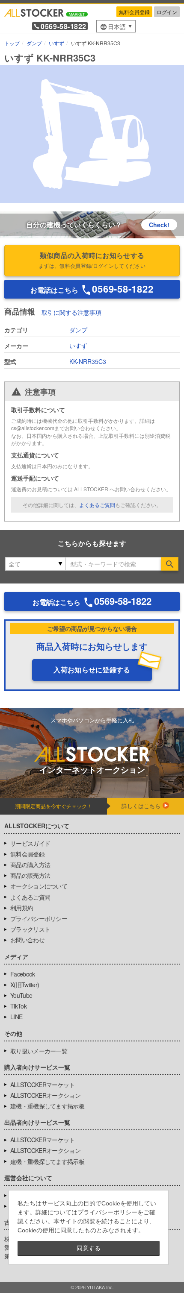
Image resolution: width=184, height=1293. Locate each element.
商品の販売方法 (30, 875)
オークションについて (38, 886)
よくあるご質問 (97, 504)
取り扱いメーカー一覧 (38, 1051)
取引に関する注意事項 (71, 312)
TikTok (18, 1006)
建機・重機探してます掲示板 (47, 1106)
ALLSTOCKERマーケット (42, 1084)
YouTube (21, 995)
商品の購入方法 (30, 864)
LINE (16, 1016)
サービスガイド (30, 843)
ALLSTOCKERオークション (45, 1095)
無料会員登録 (134, 11)
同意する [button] (89, 1248)
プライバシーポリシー (38, 918)
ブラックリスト (30, 929)
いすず (78, 345)
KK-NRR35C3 (87, 361)
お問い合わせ (27, 939)
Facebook (22, 974)
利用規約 (21, 907)
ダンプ (78, 329)
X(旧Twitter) (24, 984)
